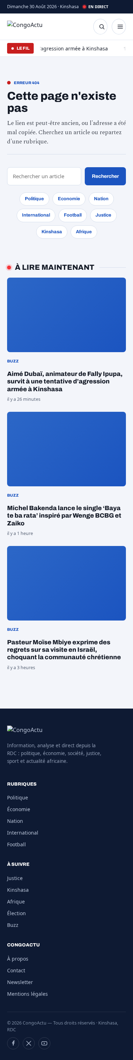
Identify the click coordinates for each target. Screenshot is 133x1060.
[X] (29, 1043)
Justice (103, 215)
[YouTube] (44, 1043)
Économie (18, 809)
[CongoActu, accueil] (30, 27)
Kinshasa (51, 231)
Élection (16, 913)
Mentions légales (27, 993)
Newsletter (20, 982)
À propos (17, 958)
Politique (34, 198)
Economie (69, 198)
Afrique (84, 231)
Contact (16, 970)
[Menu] (119, 26)
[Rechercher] (100, 26)
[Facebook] (13, 1043)
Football (73, 215)
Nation (101, 198)
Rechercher (105, 176)
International (36, 215)
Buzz (12, 925)
